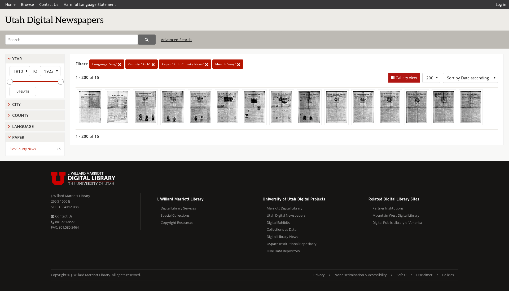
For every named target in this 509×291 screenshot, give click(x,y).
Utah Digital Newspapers (286, 215)
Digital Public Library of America (397, 222)
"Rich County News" (183, 64)
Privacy (319, 274)
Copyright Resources (177, 222)
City (16, 104)
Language (23, 126)
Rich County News (23, 149)
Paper (18, 137)
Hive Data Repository (283, 251)
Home (10, 4)
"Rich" (140, 64)
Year (17, 58)
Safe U (401, 274)
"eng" (105, 64)
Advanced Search (176, 39)
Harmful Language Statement (90, 4)
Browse (27, 4)
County (20, 115)
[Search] (147, 40)
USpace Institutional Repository (292, 243)
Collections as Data (281, 229)
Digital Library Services (178, 208)
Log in (501, 4)
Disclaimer (424, 274)
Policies (448, 274)
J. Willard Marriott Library (70, 195)
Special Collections (175, 215)
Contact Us (48, 4)
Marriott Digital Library (284, 208)
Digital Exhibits (278, 222)
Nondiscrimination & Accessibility (361, 274)
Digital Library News (282, 236)
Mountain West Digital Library (395, 215)
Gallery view (405, 77)
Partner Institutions (387, 208)
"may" (226, 64)
